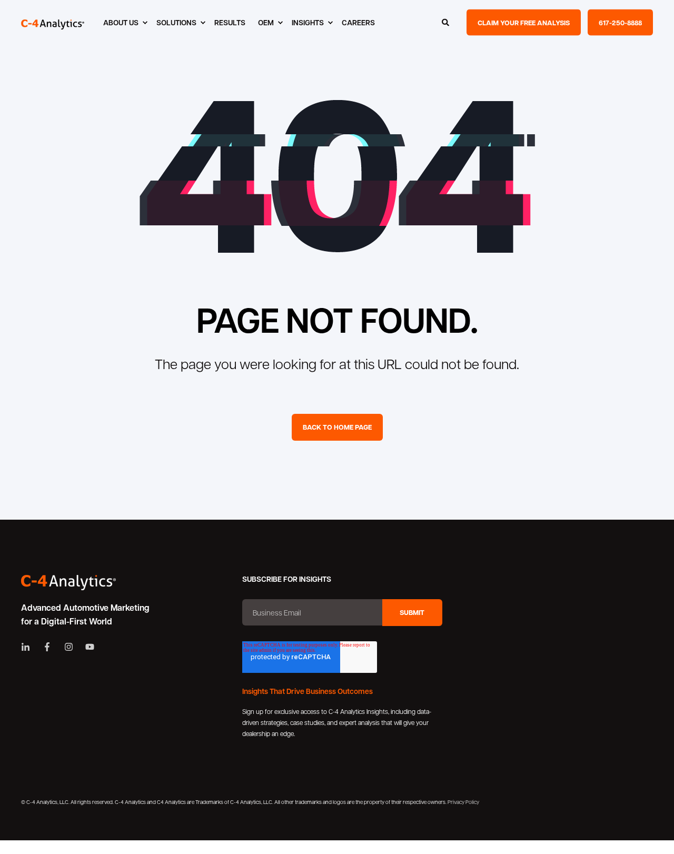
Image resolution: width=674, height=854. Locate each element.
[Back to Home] (52, 22)
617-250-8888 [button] (620, 22)
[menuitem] (123, 22)
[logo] (68, 582)
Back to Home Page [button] (337, 427)
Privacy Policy (463, 801)
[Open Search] (446, 21)
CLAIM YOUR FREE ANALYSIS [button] (524, 22)
